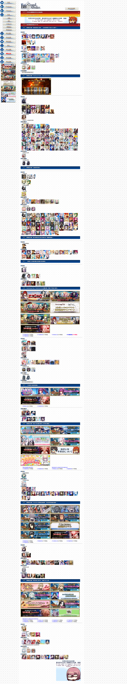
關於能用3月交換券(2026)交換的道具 (30, 618)
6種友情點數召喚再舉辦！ (28, 467)
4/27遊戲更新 (25, 336)
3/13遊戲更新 (69, 541)
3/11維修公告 (55, 541)
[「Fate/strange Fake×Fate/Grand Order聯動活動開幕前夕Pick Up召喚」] (9, 88)
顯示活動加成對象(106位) (27, 72)
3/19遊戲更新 (25, 468)
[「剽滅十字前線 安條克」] (9, 66)
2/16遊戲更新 (55, 620)
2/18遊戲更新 (25, 621)
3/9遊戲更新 (39, 541)
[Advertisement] (51, 20)
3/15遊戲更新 (25, 542)
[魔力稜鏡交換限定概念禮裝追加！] (9, 99)
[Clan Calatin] (52, 377)
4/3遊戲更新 (69, 468)
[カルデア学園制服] (52, 163)
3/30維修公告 (55, 468)
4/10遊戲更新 (40, 406)
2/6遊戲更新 (25, 620)
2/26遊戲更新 (40, 621)
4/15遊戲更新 (25, 334)
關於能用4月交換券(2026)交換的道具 (60, 467)
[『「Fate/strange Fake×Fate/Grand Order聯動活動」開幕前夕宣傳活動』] (9, 83)
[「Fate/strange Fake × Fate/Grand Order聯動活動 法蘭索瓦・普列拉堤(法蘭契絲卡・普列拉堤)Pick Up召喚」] (9, 72)
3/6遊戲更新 (25, 541)
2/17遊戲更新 (69, 620)
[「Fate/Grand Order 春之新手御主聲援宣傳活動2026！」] (9, 94)
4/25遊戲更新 (69, 334)
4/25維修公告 (55, 334)
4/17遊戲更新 (40, 334)
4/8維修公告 (25, 406)
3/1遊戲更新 (54, 621)
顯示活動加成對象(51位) (27, 381)
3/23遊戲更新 (40, 468)
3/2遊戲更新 (69, 621)
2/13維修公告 (40, 620)
